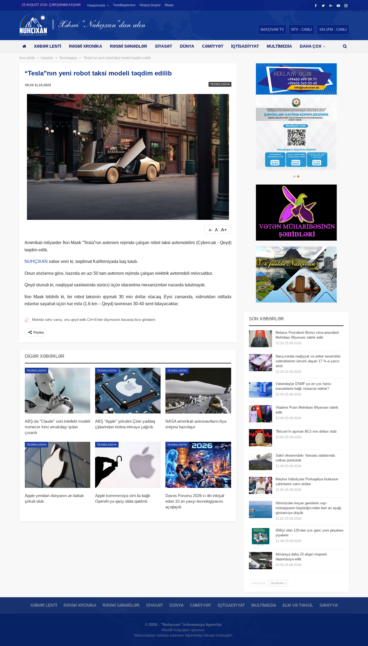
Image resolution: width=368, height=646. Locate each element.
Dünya (187, 46)
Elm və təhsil (298, 605)
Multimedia (279, 46)
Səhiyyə (329, 605)
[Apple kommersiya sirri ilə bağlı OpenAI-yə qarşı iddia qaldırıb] (128, 465)
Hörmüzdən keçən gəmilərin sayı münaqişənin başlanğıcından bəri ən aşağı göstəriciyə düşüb (308, 508)
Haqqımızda (96, 5)
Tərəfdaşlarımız (124, 5)
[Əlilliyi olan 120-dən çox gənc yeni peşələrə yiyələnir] (260, 536)
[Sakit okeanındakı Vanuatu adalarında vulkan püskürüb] (260, 461)
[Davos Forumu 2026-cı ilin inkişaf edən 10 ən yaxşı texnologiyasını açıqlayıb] (198, 465)
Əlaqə (169, 5)
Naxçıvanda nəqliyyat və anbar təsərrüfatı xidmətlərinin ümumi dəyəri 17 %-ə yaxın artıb (308, 361)
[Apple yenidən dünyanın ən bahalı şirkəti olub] (57, 465)
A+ (224, 229)
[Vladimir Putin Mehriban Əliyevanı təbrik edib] (260, 413)
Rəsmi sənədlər (128, 46)
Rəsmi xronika (85, 46)
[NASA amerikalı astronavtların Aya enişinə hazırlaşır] (198, 391)
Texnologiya (220, 84)
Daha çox (310, 46)
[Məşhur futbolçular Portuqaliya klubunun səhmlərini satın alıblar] (260, 485)
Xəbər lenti (47, 46)
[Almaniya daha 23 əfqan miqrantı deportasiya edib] (260, 560)
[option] (296, 133)
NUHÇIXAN (36, 261)
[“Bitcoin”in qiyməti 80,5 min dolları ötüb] (260, 437)
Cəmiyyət (212, 46)
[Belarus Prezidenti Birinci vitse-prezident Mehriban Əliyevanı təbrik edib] (260, 339)
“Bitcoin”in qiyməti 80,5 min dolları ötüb (306, 431)
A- (210, 230)
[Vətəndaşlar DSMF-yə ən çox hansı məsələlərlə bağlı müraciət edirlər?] (260, 390)
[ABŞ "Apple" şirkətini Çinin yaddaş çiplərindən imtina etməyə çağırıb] (128, 391)
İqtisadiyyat (245, 46)
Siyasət (163, 46)
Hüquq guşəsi (150, 5)
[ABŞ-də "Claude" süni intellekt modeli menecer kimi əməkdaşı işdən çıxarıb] (57, 391)
